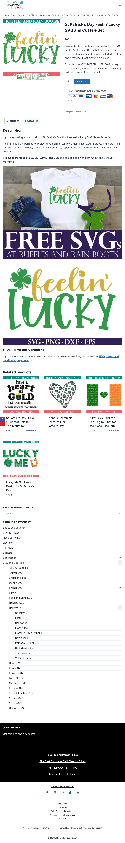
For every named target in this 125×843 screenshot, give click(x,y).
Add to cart (82, 81)
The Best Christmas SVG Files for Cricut (63, 761)
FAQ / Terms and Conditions (63, 811)
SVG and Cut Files (13, 562)
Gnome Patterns (12, 532)
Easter (18, 617)
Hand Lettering (11, 537)
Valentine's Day (24, 658)
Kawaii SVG (15, 668)
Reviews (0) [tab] (31, 120)
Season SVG (16, 698)
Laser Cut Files (17, 678)
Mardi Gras (21, 627)
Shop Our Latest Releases (62, 774)
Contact (62, 819)
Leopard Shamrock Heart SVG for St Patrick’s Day (59, 422)
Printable (8, 547)
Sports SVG (15, 703)
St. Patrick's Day (80, 112)
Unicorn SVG (16, 708)
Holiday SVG (16, 607)
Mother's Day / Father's (28, 632)
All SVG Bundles (18, 567)
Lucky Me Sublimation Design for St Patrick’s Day (20, 486)
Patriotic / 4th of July (27, 643)
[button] (57, 22)
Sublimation (9, 557)
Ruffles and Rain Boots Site (62, 787)
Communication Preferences (62, 815)
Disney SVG (16, 582)
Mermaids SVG (17, 683)
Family (12, 592)
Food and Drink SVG (20, 597)
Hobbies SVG (16, 602)
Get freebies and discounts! (19, 733)
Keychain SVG (17, 673)
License (7, 542)
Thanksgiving (23, 653)
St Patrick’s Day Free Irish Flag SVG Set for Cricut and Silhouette (102, 422)
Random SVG (16, 688)
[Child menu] (120, 557)
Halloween (21, 622)
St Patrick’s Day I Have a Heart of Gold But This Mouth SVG (20, 422)
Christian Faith (17, 577)
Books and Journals (14, 527)
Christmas (21, 612)
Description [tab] (13, 120)
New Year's (21, 637)
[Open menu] (120, 5)
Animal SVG (16, 572)
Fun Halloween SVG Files (62, 767)
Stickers (7, 552)
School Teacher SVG (21, 693)
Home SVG (15, 663)
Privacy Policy (63, 807)
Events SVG (16, 587)
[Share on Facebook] (2, 419)
